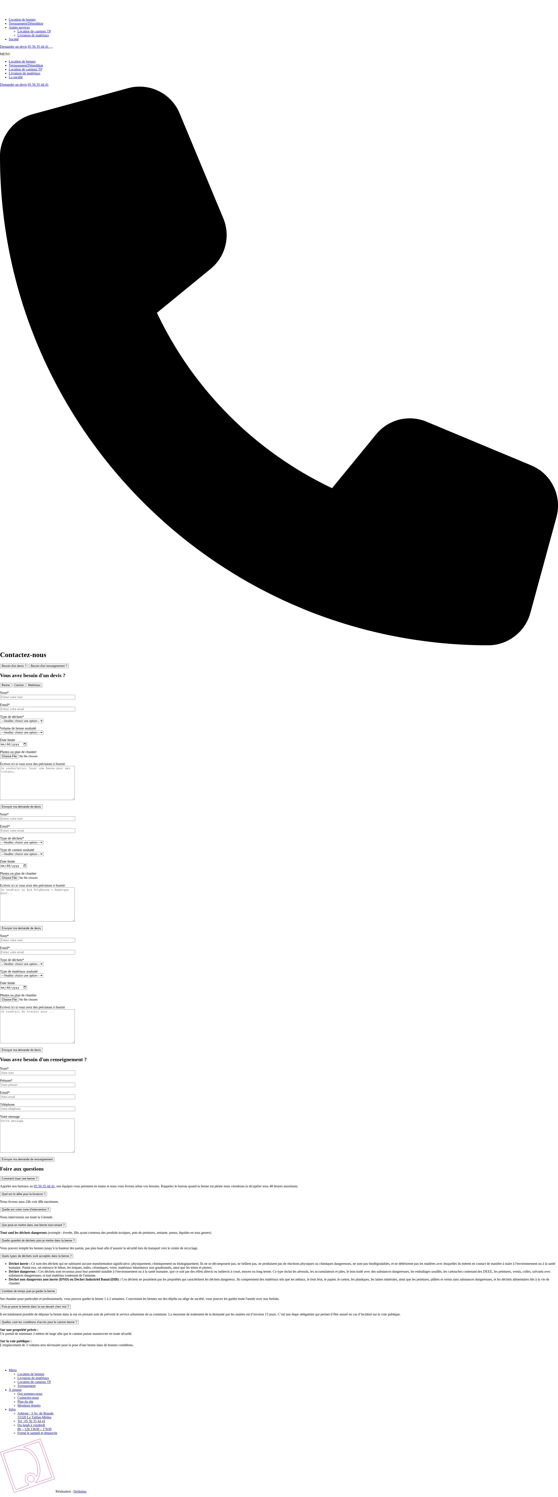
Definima (79, 1491)
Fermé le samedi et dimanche (37, 1433)
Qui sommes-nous (29, 1394)
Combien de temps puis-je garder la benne (28, 1291)
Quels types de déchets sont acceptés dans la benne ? (36, 1256)
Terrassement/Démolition (26, 23)
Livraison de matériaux (33, 35)
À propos (15, 1390)
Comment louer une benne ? (19, 1178)
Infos (12, 1409)
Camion (19, 685)
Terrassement (26, 1386)
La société (16, 77)
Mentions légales (29, 1405)
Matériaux (34, 685)
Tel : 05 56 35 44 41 (31, 1421)
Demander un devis (13, 46)
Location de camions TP (34, 31)
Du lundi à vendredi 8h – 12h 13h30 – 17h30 (34, 1427)
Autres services (19, 27)
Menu (13, 1370)
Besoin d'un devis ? (14, 666)
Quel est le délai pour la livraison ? (23, 1194)
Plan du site (25, 1401)
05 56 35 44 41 (38, 46)
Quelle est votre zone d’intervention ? (25, 1209)
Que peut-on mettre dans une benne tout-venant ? (33, 1225)
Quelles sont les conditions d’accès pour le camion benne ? (39, 1322)
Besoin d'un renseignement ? (49, 666)
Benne (6, 685)
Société (14, 39)
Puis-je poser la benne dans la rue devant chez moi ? (35, 1306)
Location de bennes (22, 19)
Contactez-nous (28, 1397)
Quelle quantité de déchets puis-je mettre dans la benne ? (38, 1240)
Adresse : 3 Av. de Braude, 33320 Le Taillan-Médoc (35, 1415)
